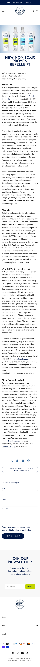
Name (4, 488)
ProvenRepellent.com (20, 358)
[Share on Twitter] (11, 460)
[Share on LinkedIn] (23, 460)
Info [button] (3, 625)
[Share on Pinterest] (17, 460)
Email (4, 499)
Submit (30, 586)
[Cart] (37, 11)
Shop (4, 616)
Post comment (13, 536)
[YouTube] (22, 653)
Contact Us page (9, 446)
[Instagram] (17, 653)
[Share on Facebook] (28, 460)
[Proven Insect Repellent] (20, 604)
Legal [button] (4, 634)
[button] (3, 10)
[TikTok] (27, 653)
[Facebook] (13, 653)
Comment (5, 509)
